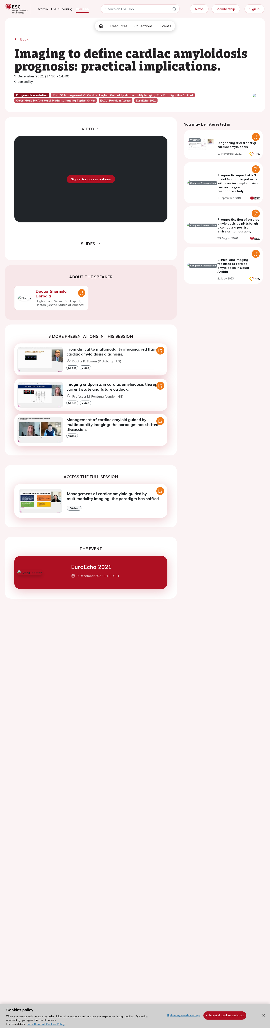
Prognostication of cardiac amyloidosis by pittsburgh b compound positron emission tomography (238, 225)
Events (165, 26)
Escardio (42, 9)
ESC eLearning (62, 9)
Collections (143, 26)
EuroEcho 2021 (91, 566)
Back (24, 39)
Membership (225, 9)
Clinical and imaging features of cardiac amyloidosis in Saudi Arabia (233, 266)
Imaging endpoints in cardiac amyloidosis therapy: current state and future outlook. (113, 387)
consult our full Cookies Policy (46, 1023)
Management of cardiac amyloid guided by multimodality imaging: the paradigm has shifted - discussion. (113, 424)
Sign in (254, 9)
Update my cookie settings (183, 1015)
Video (85, 367)
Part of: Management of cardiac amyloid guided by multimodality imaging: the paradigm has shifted (123, 95)
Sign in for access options (91, 179)
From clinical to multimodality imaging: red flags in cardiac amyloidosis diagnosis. (114, 351)
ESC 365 (82, 9)
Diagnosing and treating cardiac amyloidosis (236, 145)
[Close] (263, 1015)
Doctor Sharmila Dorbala (51, 293)
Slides (72, 367)
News (199, 9)
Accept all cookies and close (226, 1015)
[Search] (174, 10)
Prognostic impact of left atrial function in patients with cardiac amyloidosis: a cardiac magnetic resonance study (238, 183)
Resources (118, 26)
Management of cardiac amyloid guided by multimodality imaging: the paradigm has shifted (113, 496)
